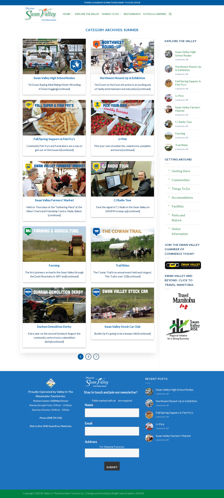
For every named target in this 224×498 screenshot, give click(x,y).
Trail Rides (181, 145)
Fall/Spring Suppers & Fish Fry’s (188, 82)
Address (92, 441)
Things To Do (110, 14)
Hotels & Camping (154, 14)
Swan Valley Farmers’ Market (187, 109)
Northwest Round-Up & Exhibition (188, 68)
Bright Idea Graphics (123, 493)
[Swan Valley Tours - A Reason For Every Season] (40, 14)
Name (90, 405)
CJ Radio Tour (183, 121)
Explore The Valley (87, 14)
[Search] (170, 14)
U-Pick (179, 95)
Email (89, 423)
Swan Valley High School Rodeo (185, 53)
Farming (180, 133)
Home (66, 14)
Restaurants (132, 14)
